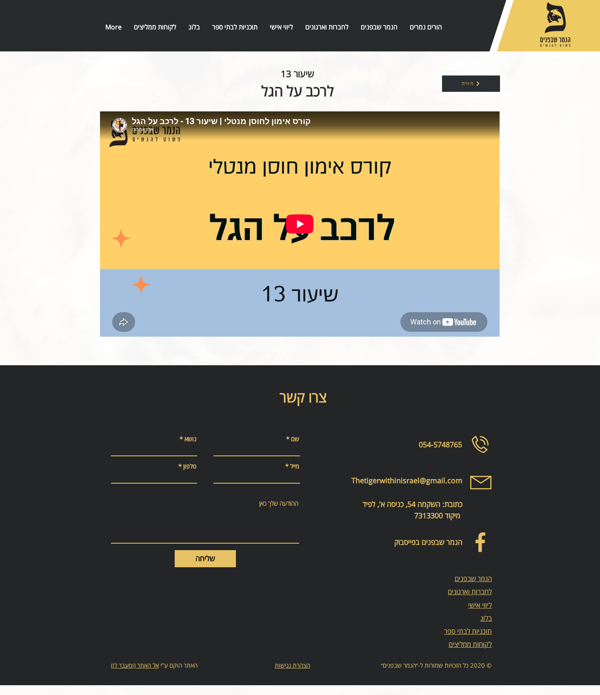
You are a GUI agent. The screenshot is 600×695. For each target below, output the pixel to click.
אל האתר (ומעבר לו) (135, 665)
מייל (294, 466)
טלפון (189, 466)
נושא (190, 439)
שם (295, 439)
